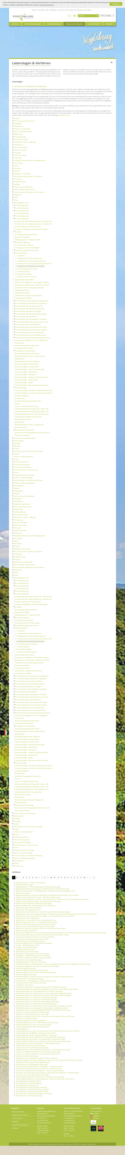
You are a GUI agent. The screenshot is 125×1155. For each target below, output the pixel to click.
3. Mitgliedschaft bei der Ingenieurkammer (31, 261)
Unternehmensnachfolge (22, 467)
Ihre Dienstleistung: (21, 205)
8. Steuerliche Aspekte (24, 274)
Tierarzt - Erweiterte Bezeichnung (26, 406)
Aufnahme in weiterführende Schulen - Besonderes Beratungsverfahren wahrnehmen (45, 1016)
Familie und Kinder (20, 155)
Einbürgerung (18, 145)
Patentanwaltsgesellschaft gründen (27, 346)
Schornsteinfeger (21, 388)
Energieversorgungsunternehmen (27, 250)
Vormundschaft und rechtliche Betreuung (28, 480)
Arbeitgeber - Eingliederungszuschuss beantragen (33, 956)
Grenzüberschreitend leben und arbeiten (28, 176)
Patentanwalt (19, 343)
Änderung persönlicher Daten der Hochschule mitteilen (35, 937)
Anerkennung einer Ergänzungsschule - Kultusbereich (33, 221)
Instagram (96, 1116)
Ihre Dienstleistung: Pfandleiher (26, 317)
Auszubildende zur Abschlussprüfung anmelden (32, 1089)
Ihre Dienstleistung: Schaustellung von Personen (31, 322)
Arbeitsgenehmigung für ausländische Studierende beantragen (37, 966)
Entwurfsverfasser (21, 253)
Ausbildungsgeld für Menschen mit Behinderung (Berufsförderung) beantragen (43, 1041)
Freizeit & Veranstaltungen (33, 23)
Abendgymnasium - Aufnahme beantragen (30, 883)
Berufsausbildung (20, 137)
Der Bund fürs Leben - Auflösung (25, 142)
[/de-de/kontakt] (69, 16)
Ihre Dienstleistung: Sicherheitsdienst (28, 324)
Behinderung (18, 134)
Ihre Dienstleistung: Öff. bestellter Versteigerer (31, 314)
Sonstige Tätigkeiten (22, 396)
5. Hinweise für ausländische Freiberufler (30, 266)
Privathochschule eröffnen (24, 348)
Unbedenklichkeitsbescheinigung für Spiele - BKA (32, 409)
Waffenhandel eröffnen (23, 419)
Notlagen (17, 184)
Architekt (18, 232)
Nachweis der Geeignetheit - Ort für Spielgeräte (31, 340)
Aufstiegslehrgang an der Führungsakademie (31, 1021)
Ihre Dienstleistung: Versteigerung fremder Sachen (32, 338)
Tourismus (15, 23)
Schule (16, 200)
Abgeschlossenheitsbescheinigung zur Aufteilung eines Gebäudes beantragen (42, 889)
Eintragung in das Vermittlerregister (27, 248)
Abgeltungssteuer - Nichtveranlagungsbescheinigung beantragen (38, 887)
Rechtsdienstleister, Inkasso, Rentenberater (30, 356)
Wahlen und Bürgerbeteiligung (24, 483)
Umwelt (16, 454)
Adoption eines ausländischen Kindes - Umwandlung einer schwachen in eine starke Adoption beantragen (52, 899)
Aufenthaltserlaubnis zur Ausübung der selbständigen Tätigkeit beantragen (42, 1008)
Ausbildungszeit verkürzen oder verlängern (31, 1046)
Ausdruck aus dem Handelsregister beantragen (32, 1048)
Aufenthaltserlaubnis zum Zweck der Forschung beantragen (36, 1004)
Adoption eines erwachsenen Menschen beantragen (34, 903)
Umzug (16, 459)
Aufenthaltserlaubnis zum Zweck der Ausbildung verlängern (36, 1000)
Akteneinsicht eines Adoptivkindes (27, 918)
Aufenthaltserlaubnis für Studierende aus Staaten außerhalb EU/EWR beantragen (44, 993)
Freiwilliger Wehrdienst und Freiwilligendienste (30, 161)
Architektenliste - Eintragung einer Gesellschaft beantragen (36, 981)
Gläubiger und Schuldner (22, 174)
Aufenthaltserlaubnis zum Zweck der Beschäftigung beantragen (37, 1002)
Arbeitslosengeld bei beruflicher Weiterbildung (32, 970)
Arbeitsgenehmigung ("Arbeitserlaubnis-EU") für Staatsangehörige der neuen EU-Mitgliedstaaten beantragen (53, 964)
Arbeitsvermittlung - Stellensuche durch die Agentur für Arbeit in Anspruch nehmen (44, 977)
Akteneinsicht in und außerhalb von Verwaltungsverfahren (36, 920)
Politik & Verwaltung (53, 23)
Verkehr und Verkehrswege (23, 478)
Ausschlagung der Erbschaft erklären (28, 1081)
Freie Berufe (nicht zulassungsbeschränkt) (29, 288)
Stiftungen (17, 446)
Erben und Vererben (21, 147)
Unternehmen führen (21, 462)
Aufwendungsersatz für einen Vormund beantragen (33, 1025)
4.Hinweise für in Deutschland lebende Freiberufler (34, 264)
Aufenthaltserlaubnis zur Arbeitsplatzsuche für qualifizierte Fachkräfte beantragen (44, 1006)
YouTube (96, 1118)
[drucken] (111, 62)
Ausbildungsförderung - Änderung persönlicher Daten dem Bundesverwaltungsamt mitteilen (48, 1031)
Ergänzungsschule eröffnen (24, 280)
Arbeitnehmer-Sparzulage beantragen (29, 960)
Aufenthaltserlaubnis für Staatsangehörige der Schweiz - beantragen (39, 991)
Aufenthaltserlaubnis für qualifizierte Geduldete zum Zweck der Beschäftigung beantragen (47, 989)
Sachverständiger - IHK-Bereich (25, 375)
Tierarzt (17, 404)
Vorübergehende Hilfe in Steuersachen (28, 417)
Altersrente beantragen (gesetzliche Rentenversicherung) (35, 924)
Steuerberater (20, 398)
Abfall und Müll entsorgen (24, 885)
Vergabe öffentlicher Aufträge (24, 475)
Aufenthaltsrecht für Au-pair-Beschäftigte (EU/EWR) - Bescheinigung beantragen (43, 1010)
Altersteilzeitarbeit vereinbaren (26, 931)
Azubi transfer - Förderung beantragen (29, 1096)
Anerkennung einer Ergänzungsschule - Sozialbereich (33, 224)
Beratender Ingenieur (22, 242)
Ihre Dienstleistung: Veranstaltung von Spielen (31, 330)
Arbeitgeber (18, 124)
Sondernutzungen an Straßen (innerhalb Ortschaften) (33, 393)
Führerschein (18, 163)
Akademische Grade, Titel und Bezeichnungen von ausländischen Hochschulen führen (45, 916)
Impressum (69, 1144)
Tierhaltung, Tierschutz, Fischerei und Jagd (28, 451)
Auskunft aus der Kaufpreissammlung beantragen (33, 1062)
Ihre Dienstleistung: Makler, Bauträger (28, 311)
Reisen (16, 197)
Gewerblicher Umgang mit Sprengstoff (28, 295)
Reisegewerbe (20, 359)
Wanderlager (19, 422)
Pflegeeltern (18, 195)
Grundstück (18, 179)
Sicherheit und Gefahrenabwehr (25, 438)
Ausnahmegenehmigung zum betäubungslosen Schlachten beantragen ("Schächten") (45, 1079)
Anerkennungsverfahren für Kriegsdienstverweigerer (34, 943)
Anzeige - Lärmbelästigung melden (28, 945)
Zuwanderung (64, 115)
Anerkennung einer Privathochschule (28, 227)
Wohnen (16, 488)
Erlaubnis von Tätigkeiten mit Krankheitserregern (32, 282)
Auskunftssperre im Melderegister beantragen (32, 1064)
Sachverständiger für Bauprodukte (27, 364)
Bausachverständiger (22, 237)
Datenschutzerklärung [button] (46, 5)
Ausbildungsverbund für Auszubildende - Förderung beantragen (38, 1043)
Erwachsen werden (20, 150)
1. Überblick (20, 256)
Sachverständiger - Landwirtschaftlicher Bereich (31, 377)
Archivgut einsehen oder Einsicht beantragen (31, 983)
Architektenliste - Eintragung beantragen (30, 979)
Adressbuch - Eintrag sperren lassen (28, 910)
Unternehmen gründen (22, 465)
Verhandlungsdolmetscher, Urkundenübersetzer (32, 414)
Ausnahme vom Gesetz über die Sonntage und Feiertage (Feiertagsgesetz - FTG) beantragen (47, 1073)
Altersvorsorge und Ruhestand (24, 121)
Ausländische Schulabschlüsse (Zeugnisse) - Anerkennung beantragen (40, 1071)
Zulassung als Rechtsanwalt (24, 430)
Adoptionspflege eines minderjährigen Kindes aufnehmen (36, 906)
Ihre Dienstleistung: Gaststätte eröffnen (28, 306)
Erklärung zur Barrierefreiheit (88, 1144)
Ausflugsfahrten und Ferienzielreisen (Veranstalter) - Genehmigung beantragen (43, 1050)
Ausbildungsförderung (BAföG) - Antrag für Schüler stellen (36, 1033)
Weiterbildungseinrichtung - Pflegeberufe (29, 425)
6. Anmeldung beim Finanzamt (26, 269)
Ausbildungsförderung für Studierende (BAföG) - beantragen (36, 1035)
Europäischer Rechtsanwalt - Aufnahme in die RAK (32, 285)
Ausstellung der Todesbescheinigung (28, 1083)
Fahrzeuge (17, 153)
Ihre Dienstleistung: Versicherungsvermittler (30, 335)
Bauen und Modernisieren (23, 132)
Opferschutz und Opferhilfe (23, 187)
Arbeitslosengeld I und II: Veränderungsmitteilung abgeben (36, 972)
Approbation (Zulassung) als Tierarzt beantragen (32, 954)
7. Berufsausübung (22, 272)
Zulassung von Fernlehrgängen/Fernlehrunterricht (32, 433)
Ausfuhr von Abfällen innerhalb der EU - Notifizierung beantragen (38, 1052)
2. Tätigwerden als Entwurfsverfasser (29, 258)
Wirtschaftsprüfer (21, 427)
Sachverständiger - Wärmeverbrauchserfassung (31, 385)
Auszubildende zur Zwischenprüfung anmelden (32, 1091)
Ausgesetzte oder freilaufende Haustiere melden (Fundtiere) (36, 1058)
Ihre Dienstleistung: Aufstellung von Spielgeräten (32, 301)
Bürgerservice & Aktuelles (74, 23)
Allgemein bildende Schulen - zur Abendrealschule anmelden (37, 922)
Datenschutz (76, 1144)
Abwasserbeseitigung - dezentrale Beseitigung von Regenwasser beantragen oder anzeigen (47, 895)
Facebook (96, 1113)
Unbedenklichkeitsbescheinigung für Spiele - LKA (31, 412)
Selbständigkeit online (21, 203)
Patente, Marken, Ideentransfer (24, 190)
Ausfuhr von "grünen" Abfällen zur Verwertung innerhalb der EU (38, 1054)
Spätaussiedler (19, 441)
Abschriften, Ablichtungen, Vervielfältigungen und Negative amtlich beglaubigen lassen (45, 891)
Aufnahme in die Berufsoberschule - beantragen (32, 1014)
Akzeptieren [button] (116, 4)
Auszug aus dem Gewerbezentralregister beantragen (34, 1094)
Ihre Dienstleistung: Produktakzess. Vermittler (31, 319)
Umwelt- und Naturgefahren (23, 457)
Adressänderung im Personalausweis (28, 908)
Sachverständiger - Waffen (24, 383)
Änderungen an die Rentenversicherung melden (32, 939)
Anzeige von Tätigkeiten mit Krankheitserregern (31, 229)
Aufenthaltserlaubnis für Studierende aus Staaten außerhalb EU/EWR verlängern (43, 995)
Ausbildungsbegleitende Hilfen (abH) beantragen (32, 1027)
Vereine (16, 472)
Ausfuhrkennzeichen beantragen (27, 1056)
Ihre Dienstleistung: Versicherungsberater (29, 332)
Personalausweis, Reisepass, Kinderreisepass (29, 192)
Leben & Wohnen (94, 23)
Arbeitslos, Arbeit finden (22, 129)
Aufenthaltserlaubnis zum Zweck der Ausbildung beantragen (36, 997)
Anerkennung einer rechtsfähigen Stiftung (30, 941)
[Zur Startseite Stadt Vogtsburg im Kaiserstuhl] (21, 16)
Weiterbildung (18, 486)
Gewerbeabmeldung (22, 290)
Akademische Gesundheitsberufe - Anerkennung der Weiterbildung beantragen (43, 912)
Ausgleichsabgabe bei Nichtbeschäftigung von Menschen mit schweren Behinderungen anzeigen (49, 1060)
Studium (16, 449)
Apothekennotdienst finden (25, 949)
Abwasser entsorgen (23, 893)
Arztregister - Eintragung (24, 985)
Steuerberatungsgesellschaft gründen (28, 401)
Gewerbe (17, 171)
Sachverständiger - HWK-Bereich (26, 372)
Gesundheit (18, 168)
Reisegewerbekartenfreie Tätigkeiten (27, 361)
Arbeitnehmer (18, 126)
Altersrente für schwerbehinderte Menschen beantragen (35, 927)
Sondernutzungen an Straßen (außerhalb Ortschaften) (34, 390)
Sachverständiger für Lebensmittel (27, 367)
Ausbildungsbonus (22, 1029)
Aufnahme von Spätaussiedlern (26, 1018)
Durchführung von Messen (24, 245)
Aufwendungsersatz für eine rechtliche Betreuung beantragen (37, 1023)
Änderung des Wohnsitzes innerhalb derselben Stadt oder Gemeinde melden (42, 935)
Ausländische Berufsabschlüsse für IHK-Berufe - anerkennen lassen (39, 1069)
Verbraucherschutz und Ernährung (26, 470)
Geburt (16, 166)
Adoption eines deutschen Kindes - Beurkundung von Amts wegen (38, 901)
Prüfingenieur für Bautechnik (25, 351)
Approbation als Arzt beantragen (27, 952)
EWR (39, 91)
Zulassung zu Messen (22, 435)
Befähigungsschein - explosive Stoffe (27, 240)
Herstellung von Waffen (23, 298)
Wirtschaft (109, 23)
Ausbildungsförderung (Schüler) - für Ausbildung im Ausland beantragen (41, 1039)
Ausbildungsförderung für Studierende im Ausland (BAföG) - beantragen (40, 1037)
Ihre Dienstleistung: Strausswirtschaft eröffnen (31, 327)
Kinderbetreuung (19, 182)
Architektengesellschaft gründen (26, 235)
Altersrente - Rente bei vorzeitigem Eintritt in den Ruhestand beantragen (41, 929)
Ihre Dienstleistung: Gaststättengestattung (29, 309)
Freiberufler (18, 158)
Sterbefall (17, 443)
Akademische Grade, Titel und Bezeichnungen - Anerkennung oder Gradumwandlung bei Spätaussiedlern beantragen (56, 914)
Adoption (17, 118)
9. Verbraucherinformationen (26, 277)
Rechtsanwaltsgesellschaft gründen (27, 354)
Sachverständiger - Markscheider (26, 380)
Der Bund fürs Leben (21, 139)
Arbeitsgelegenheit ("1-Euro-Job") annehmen (31, 962)
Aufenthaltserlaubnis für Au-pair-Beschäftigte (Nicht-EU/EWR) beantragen (41, 987)
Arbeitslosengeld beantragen (26, 968)
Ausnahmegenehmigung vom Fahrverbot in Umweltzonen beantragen (40, 1077)
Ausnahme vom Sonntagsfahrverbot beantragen (32, 1075)
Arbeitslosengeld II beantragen (26, 975)
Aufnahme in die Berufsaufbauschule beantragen (33, 1012)
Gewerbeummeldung (22, 293)
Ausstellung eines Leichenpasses (27, 1085)
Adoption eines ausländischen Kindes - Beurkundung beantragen (38, 897)
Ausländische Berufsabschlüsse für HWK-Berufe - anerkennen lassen (39, 1066)
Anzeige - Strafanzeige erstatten (27, 947)
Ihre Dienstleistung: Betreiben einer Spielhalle (30, 303)
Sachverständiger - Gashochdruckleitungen (30, 369)
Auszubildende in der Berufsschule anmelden (31, 1087)
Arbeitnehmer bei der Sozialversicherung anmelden (33, 958)
